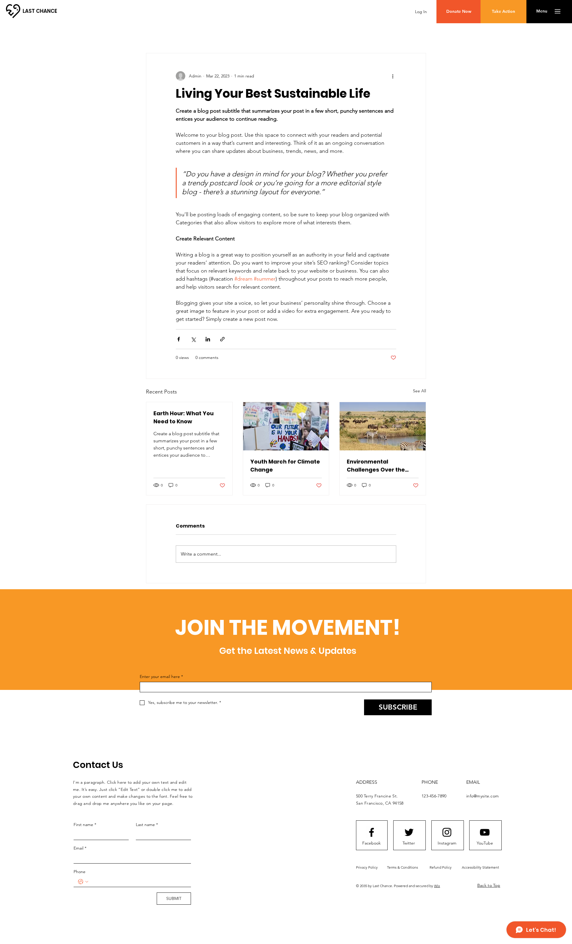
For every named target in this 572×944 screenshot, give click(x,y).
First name (85, 824)
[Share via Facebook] (178, 339)
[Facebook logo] (371, 832)
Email (80, 848)
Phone (80, 871)
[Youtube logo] (485, 832)
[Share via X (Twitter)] (193, 339)
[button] (541, 11)
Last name (147, 824)
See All (419, 391)
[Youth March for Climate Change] (286, 426)
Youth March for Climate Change (285, 465)
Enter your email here (161, 676)
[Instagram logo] (447, 832)
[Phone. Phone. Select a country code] (83, 881)
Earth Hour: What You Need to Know (183, 417)
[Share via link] (222, 339)
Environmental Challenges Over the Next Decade (376, 466)
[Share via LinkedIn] (208, 339)
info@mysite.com (482, 796)
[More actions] (392, 76)
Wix (437, 886)
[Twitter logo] (409, 832)
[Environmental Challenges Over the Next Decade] (383, 426)
